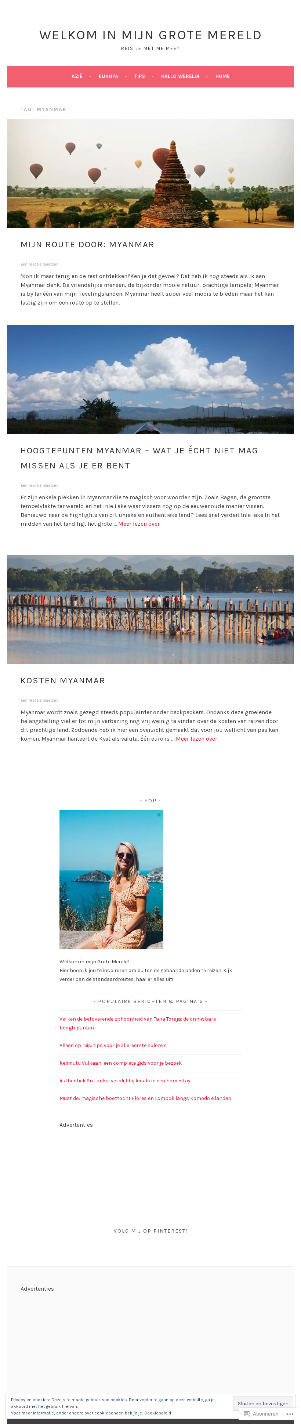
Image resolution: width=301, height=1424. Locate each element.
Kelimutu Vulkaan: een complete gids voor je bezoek (120, 1063)
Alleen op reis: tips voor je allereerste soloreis (113, 1045)
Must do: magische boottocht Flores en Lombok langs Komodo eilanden (145, 1098)
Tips (139, 76)
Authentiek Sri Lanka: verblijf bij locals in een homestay (125, 1081)
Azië (77, 76)
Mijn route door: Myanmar (88, 244)
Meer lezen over (139, 523)
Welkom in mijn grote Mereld (150, 35)
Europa (108, 76)
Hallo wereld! (180, 76)
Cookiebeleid (157, 1413)
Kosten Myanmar (63, 680)
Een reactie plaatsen (40, 264)
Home (222, 76)
